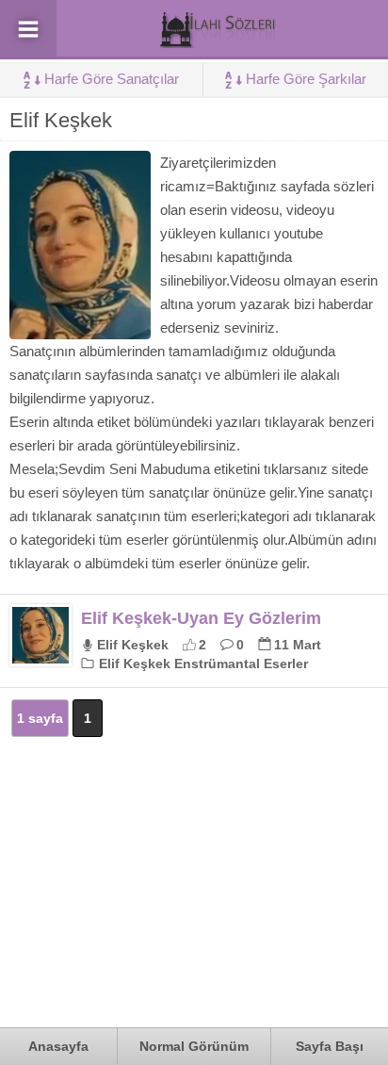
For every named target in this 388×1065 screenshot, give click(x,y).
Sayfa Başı (330, 1046)
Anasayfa (58, 1046)
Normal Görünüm (194, 1046)
